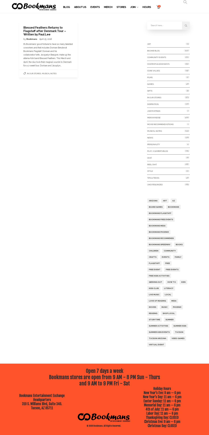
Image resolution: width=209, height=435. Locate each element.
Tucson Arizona (157, 338)
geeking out (155, 282)
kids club (154, 288)
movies (152, 307)
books (179, 244)
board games (156, 207)
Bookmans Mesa (157, 226)
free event (154, 269)
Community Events (156, 57)
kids (183, 282)
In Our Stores (34, 73)
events (165, 257)
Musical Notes (49, 73)
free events (172, 269)
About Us (80, 7)
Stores (121, 7)
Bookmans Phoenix (159, 232)
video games (178, 338)
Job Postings (153, 111)
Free (167, 263)
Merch (108, 7)
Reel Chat (152, 164)
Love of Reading (157, 301)
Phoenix (177, 307)
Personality (153, 144)
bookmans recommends (161, 238)
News (150, 138)
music (164, 307)
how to (171, 282)
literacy (168, 288)
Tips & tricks (153, 178)
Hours (146, 7)
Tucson (179, 332)
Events (95, 7)
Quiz (149, 158)
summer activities (158, 326)
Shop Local (169, 313)
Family (178, 257)
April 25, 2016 (45, 39)
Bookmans (32, 39)
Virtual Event (156, 345)
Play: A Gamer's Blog (157, 151)
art (165, 201)
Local (168, 295)
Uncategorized (155, 185)
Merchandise (154, 118)
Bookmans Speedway (159, 244)
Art (149, 44)
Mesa (173, 301)
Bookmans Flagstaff (160, 213)
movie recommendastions (160, 124)
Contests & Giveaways (158, 64)
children (153, 251)
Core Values (153, 71)
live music (154, 295)
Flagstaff (154, 263)
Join (132, 7)
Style (150, 171)
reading (153, 313)
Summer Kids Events (159, 332)
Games (150, 84)
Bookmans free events (161, 219)
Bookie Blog (153, 51)
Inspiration (153, 104)
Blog (66, 7)
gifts (149, 91)
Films (150, 77)
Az (173, 201)
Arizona (153, 201)
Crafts (152, 257)
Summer (169, 320)
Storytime (154, 320)
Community (170, 251)
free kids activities (159, 276)
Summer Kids (179, 326)
